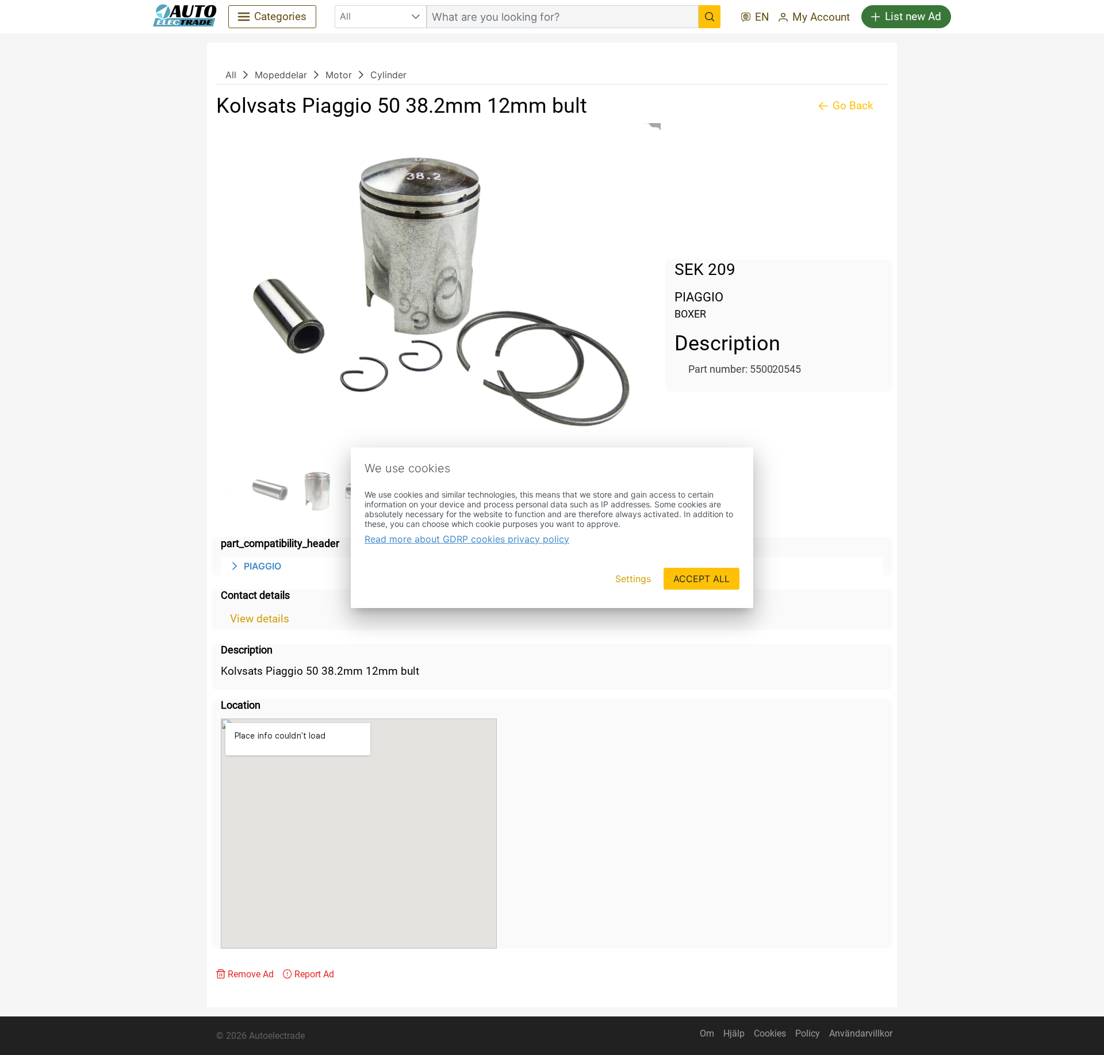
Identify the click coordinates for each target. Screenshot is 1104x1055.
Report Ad (314, 974)
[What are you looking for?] (709, 16)
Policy (807, 1033)
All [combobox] (345, 16)
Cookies (770, 1033)
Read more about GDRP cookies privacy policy (467, 539)
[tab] (270, 490)
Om (707, 1033)
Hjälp (734, 1033)
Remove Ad (251, 974)
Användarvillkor (860, 1033)
